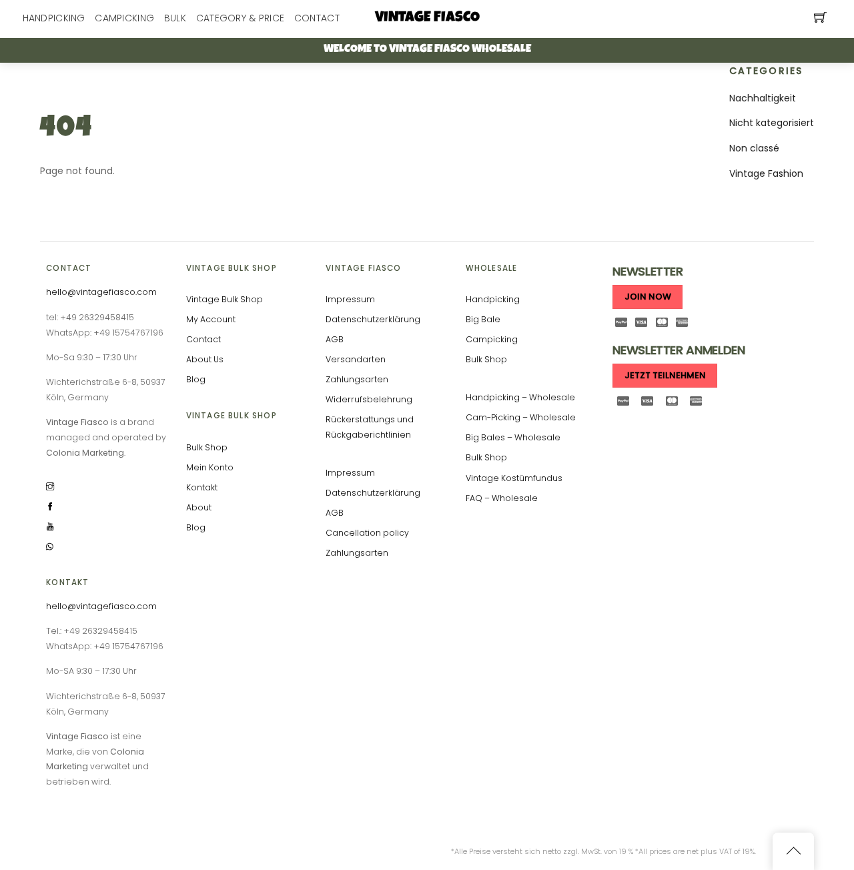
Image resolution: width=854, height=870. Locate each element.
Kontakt (202, 487)
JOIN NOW (647, 296)
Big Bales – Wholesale (513, 437)
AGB (335, 339)
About (198, 507)
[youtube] (50, 525)
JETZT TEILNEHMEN (665, 375)
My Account (211, 319)
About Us (205, 359)
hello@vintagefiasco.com (101, 292)
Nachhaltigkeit (762, 98)
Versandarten (356, 359)
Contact (317, 18)
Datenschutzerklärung (373, 319)
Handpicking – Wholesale (520, 397)
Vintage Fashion (766, 173)
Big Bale (483, 319)
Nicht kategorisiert (771, 122)
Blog (195, 379)
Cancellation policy (367, 532)
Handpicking (54, 18)
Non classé (754, 148)
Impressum (350, 299)
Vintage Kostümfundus (514, 478)
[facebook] (50, 505)
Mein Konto (210, 467)
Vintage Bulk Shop (224, 299)
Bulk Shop (207, 447)
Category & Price (240, 18)
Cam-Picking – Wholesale (521, 417)
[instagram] (50, 485)
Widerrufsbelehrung (369, 399)
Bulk (175, 18)
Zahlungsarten (357, 379)
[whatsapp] (50, 545)
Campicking (124, 18)
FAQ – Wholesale (502, 498)
